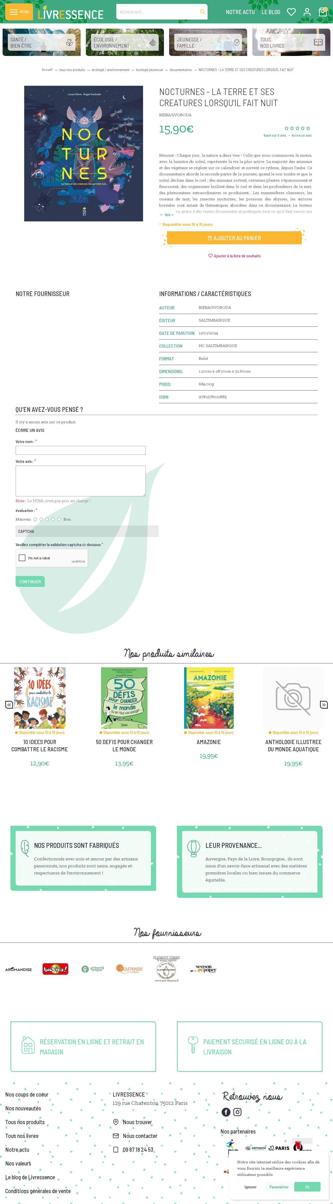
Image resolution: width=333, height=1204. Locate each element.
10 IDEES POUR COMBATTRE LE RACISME (39, 745)
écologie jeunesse (149, 69)
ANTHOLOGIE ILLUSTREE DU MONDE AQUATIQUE (293, 745)
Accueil (47, 69)
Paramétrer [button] (279, 1186)
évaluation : (25, 510)
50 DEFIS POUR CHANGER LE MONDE (124, 745)
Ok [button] (307, 1186)
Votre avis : (25, 461)
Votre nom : (25, 441)
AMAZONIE (209, 741)
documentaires (181, 69)
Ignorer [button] (251, 1186)
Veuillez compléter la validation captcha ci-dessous (58, 544)
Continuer (30, 581)
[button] (9, 705)
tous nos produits (72, 69)
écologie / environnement (110, 69)
